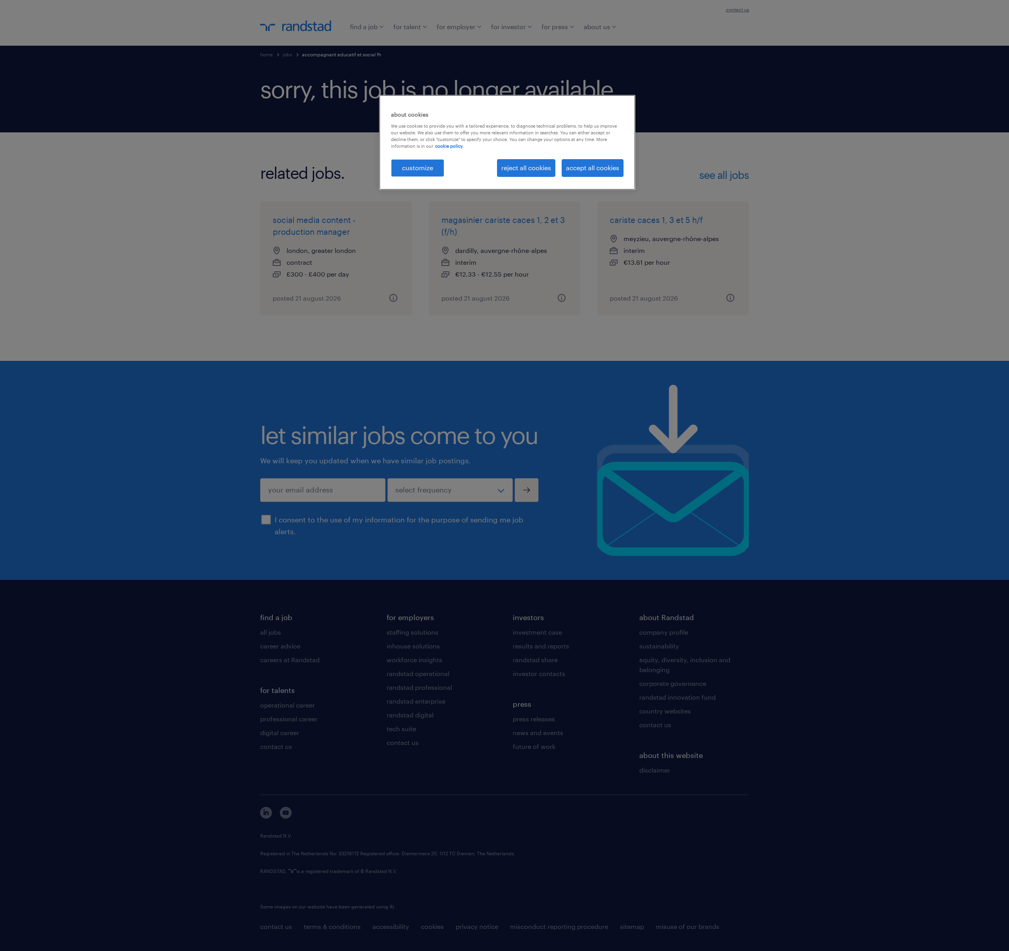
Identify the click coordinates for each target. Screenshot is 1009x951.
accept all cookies (592, 167)
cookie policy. (449, 146)
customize (417, 167)
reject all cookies (526, 167)
